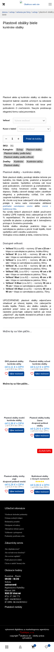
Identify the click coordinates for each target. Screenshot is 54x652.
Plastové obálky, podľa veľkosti (18, 157)
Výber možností (16, 374)
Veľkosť (6, 120)
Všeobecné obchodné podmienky (16, 514)
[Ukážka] (22, 348)
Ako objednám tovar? (12, 549)
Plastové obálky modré (14, 419)
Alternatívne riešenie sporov (14, 529)
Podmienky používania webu (14, 536)
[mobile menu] (50, 4)
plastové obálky (11, 165)
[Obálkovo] (27, 4)
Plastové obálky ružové (39, 362)
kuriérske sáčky (34, 161)
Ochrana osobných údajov (14, 518)
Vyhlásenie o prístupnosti (13, 532)
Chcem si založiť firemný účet (15, 563)
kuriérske (18, 161)
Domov (5, 12)
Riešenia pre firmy (23, 12)
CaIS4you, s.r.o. (27, 632)
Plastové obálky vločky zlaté (14, 479)
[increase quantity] (18, 139)
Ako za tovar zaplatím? (12, 556)
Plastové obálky (33, 149)
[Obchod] (7, 647)
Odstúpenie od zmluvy (12, 525)
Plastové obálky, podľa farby (17, 153)
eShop (12, 12)
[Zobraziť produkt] (22, 338)
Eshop (34, 12)
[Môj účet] (20, 647)
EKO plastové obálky (14, 362)
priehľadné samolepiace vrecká (17, 206)
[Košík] (3, 4)
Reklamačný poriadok (12, 522)
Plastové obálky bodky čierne (40, 422)
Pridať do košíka (33, 139)
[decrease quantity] (6, 139)
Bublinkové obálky (39, 477)
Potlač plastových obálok (13, 560)
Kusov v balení (9, 129)
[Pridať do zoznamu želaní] (22, 343)
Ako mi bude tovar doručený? (15, 553)
